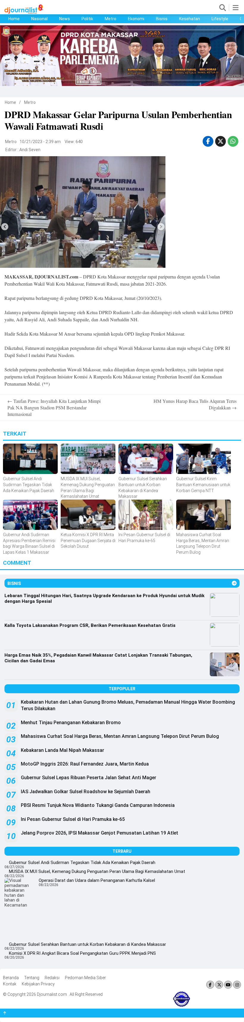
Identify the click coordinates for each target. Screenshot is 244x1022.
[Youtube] (228, 985)
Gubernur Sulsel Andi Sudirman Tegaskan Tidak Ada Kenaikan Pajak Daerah (82, 862)
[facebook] (208, 141)
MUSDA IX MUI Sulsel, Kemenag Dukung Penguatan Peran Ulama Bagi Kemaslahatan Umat (97, 871)
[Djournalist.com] (23, 12)
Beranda (11, 977)
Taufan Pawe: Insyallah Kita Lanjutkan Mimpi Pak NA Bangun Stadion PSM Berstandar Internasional (54, 407)
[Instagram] (237, 985)
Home (14, 18)
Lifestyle (220, 18)
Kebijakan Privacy (38, 984)
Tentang (31, 977)
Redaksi (52, 977)
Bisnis (162, 18)
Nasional (39, 18)
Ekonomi (136, 18)
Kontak (9, 984)
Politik (87, 18)
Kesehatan (189, 18)
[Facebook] (210, 985)
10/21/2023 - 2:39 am (40, 141)
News (64, 18)
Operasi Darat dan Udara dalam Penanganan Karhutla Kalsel (97, 880)
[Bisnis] (234, 583)
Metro (110, 18)
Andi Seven (29, 149)
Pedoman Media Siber (85, 977)
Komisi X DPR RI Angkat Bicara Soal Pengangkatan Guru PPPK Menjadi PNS (82, 953)
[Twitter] (219, 985)
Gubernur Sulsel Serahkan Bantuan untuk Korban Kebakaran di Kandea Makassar (87, 944)
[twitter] (220, 141)
